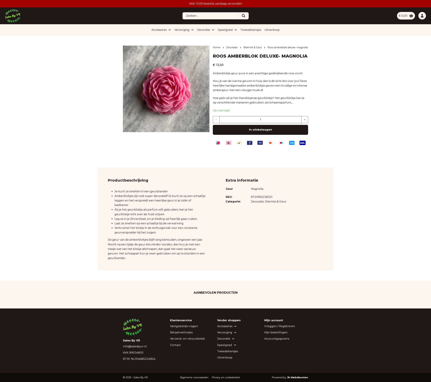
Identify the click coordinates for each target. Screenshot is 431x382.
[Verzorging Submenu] (192, 29)
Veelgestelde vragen (184, 326)
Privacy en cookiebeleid (226, 377)
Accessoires (159, 29)
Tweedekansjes (250, 29)
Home (216, 47)
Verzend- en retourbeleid (187, 338)
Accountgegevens (276, 338)
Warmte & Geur (252, 47)
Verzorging (181, 29)
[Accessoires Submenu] (169, 29)
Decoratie (203, 29)
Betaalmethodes (181, 332)
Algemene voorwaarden (194, 377)
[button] (205, 50)
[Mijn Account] (422, 16)
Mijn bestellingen (276, 332)
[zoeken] (244, 15)
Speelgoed (225, 29)
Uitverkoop (272, 29)
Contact (175, 345)
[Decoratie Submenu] (213, 29)
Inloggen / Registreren (279, 326)
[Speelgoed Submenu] (235, 29)
